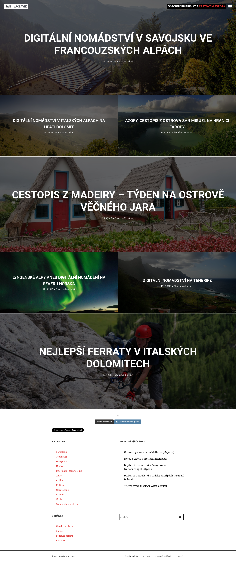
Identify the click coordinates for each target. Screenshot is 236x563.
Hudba (59, 466)
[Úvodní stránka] (16, 6)
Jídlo (59, 475)
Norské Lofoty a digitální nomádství (146, 458)
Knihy (59, 480)
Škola (59, 499)
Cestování (61, 456)
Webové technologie (67, 504)
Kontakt (60, 540)
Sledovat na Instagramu (129, 421)
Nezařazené (62, 489)
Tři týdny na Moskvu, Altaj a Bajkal (145, 485)
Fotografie (61, 461)
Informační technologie (69, 470)
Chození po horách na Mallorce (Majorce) (149, 452)
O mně (59, 530)
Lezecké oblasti (64, 535)
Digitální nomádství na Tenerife (177, 280)
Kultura (60, 485)
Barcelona (61, 451)
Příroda (60, 494)
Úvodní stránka (64, 526)
